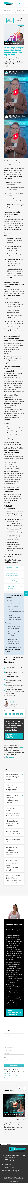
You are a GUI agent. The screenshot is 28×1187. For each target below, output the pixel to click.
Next (25, 1089)
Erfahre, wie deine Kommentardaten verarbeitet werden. (13, 1075)
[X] (10, 714)
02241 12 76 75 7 (9, 1164)
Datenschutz (18, 1178)
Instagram (10, 757)
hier (21, 748)
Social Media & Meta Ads (9, 20)
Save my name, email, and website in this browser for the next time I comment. (13, 1060)
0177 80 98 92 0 (9, 1168)
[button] (14, 567)
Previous (20, 1089)
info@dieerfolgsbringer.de (12, 1170)
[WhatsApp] (17, 714)
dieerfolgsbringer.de (14, 1181)
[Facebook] (6, 714)
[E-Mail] (21, 714)
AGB (23, 1178)
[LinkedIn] (13, 714)
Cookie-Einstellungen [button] (10, 1180)
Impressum (12, 1178)
